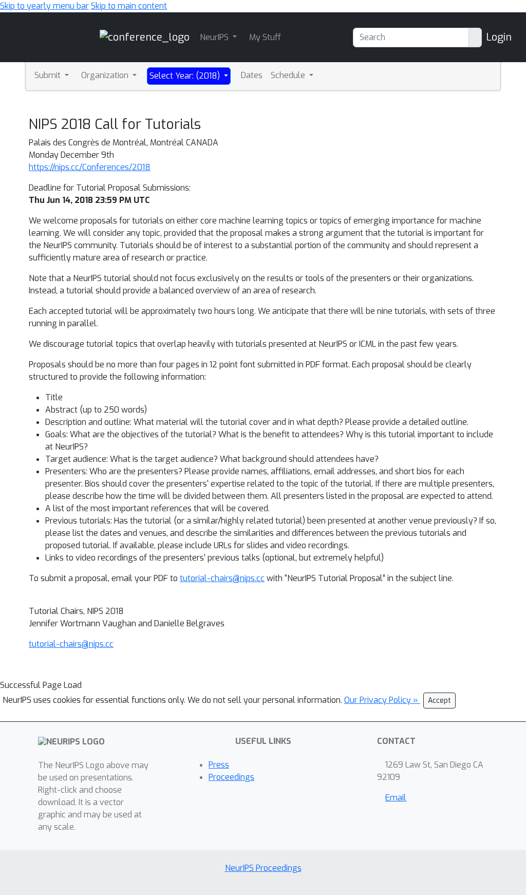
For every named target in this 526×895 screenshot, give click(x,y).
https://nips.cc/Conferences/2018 (90, 167)
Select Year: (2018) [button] (185, 75)
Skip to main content (129, 6)
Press (219, 764)
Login (499, 37)
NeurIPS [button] (215, 37)
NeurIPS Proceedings (263, 868)
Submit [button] (48, 75)
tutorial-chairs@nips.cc (222, 578)
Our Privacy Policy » (382, 700)
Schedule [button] (289, 75)
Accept (439, 700)
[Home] (145, 36)
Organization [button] (105, 75)
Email (395, 797)
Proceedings (231, 777)
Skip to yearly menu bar (44, 6)
